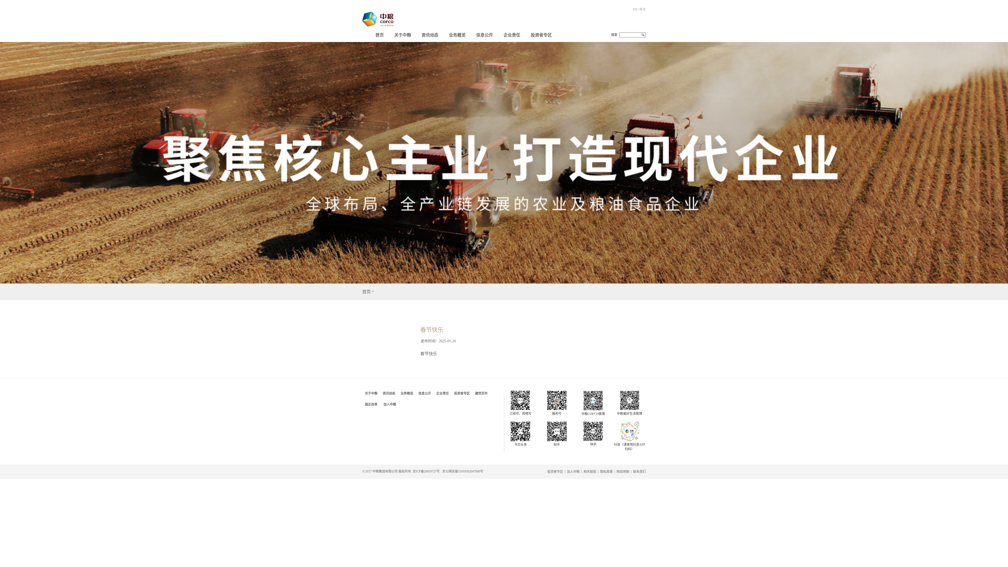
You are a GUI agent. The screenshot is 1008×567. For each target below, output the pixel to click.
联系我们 (639, 472)
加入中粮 (390, 404)
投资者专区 (541, 35)
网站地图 (623, 472)
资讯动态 (430, 35)
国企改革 (371, 404)
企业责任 (511, 35)
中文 (642, 9)
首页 (379, 35)
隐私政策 (606, 472)
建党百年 (481, 393)
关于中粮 (402, 35)
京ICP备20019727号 (426, 471)
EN (635, 9)
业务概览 (457, 35)
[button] (402, 34)
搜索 (614, 35)
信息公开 (484, 35)
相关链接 (590, 472)
